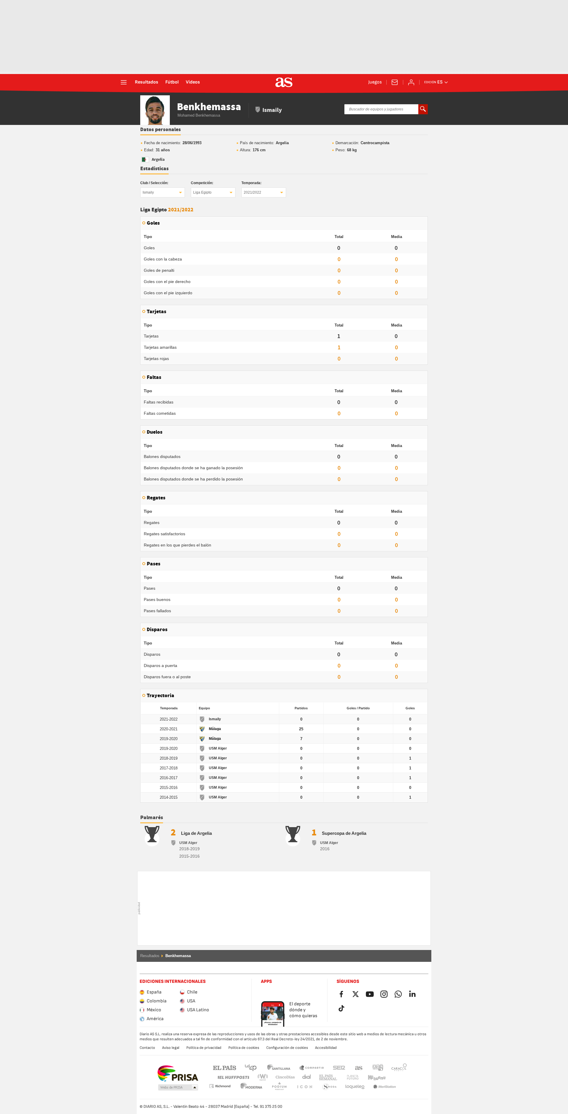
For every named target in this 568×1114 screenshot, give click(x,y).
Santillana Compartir (311, 1067)
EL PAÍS (225, 1067)
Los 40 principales (250, 1067)
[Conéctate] (411, 82)
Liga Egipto (202, 192)
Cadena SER (339, 1067)
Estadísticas (154, 169)
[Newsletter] (394, 82)
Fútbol (172, 82)
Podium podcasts (251, 1087)
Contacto (147, 1047)
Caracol (399, 1067)
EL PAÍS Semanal (326, 1077)
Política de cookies (243, 1047)
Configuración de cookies (287, 1047)
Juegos (375, 82)
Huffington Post (233, 1077)
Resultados (146, 82)
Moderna (220, 1086)
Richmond (397, 1077)
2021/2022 (252, 192)
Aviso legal (170, 1047)
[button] (178, 1088)
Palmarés (151, 818)
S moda (304, 1087)
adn (378, 1067)
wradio (264, 1077)
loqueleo (329, 1087)
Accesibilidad (326, 1047)
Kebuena (373, 1077)
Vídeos (193, 82)
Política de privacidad (203, 1047)
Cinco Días (283, 1077)
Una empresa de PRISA (177, 1073)
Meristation (355, 1087)
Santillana (278, 1067)
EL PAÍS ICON (279, 1087)
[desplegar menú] (124, 82)
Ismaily (148, 192)
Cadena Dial (305, 1077)
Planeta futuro (347, 1077)
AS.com (359, 1067)
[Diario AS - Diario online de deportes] (284, 82)
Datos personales (160, 130)
